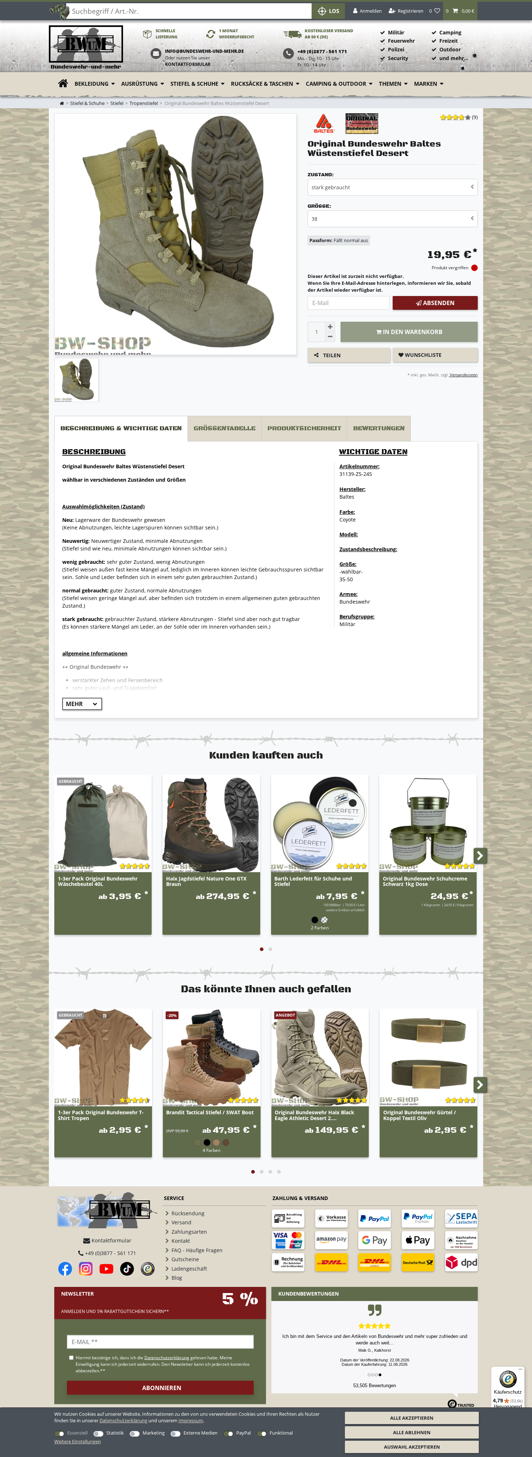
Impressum (190, 1420)
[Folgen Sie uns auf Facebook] (65, 1269)
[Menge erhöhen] (330, 327)
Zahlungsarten (189, 1231)
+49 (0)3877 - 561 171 (110, 1253)
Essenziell (77, 1432)
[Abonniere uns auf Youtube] (106, 1269)
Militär (396, 32)
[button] (460, 11)
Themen (390, 84)
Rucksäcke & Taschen (262, 84)
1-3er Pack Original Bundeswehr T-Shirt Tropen (101, 1115)
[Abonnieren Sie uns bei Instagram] (86, 1269)
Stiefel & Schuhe (194, 84)
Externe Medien (200, 1432)
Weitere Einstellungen (77, 1441)
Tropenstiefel (144, 103)
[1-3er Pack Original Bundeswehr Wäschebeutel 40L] (103, 823)
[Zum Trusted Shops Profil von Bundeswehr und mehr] (148, 1269)
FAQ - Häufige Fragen (197, 1250)
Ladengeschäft (189, 1268)
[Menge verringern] (330, 337)
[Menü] (520, 1371)
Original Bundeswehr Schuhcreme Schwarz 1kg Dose (425, 881)
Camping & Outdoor (336, 84)
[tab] (121, 429)
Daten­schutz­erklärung (123, 1420)
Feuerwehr (401, 40)
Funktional (281, 1432)
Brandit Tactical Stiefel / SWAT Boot (210, 1113)
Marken (425, 84)
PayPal (243, 1432)
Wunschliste (423, 354)
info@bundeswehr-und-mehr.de (204, 51)
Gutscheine (185, 1259)
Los (334, 11)
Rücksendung (188, 1213)
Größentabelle (225, 428)
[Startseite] (86, 47)
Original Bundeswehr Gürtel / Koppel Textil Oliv (419, 1115)
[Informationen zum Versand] (331, 1262)
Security (398, 58)
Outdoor (450, 49)
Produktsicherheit (304, 428)
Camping (450, 32)
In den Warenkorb (412, 332)
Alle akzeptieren (412, 1418)
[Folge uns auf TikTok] (127, 1269)
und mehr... (453, 58)
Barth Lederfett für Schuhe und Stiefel (313, 881)
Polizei (396, 49)
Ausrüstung (139, 84)
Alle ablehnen (412, 1432)
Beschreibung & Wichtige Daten (121, 428)
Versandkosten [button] (463, 374)
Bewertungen (379, 428)
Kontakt (181, 1240)
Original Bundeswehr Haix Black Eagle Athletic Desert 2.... (314, 1115)
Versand (181, 1222)
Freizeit (448, 40)
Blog (177, 1277)
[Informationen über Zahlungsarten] (288, 1218)
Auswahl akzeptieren (412, 1447)
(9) (475, 117)
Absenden (438, 303)
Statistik (115, 1432)
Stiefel (116, 103)
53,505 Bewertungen (374, 1385)
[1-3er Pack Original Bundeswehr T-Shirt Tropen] (103, 1057)
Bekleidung (92, 84)
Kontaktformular (188, 64)
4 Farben (211, 1150)
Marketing (154, 1432)
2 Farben (320, 927)
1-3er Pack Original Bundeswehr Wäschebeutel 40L (98, 881)
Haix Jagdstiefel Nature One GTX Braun (206, 881)
